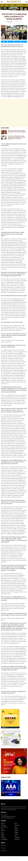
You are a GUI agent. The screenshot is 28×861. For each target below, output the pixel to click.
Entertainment (19, 5)
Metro (16, 823)
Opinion (16, 828)
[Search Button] (26, 2)
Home (2, 5)
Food (2, 832)
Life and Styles (4, 839)
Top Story (17, 839)
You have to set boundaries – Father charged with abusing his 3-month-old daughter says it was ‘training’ (16, 137)
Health (2, 835)
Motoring (17, 825)
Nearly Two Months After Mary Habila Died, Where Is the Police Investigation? (17, 131)
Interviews (3, 837)
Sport (16, 835)
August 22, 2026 (10, 133)
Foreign (2, 834)
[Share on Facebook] (4, 42)
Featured (3, 830)
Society (16, 834)
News (7, 5)
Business (12, 5)
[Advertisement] (14, 113)
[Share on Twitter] (11, 42)
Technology (17, 837)
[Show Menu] (1, 2)
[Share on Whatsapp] (17, 42)
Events (2, 828)
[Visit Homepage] (14, 2)
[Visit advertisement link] (14, 8)
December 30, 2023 (17, 21)
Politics (16, 830)
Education (3, 825)
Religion (16, 832)
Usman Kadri (9, 21)
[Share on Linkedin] (24, 42)
